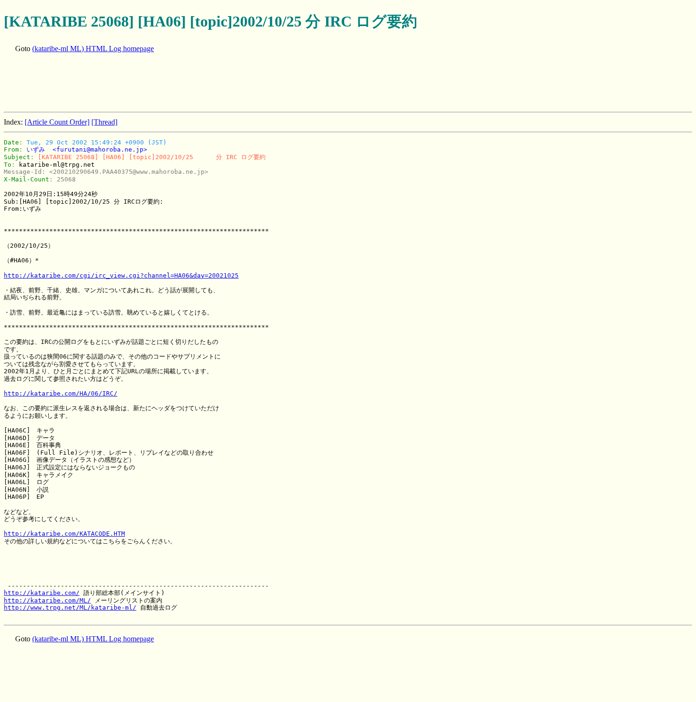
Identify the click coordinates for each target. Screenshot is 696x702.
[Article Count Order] (57, 122)
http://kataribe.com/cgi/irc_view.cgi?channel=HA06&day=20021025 (121, 275)
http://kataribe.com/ (42, 592)
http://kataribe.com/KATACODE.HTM (64, 533)
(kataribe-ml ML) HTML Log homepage (93, 49)
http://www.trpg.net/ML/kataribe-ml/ (70, 607)
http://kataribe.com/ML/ (47, 600)
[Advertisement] (176, 83)
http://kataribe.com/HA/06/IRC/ (60, 393)
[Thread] (104, 122)
